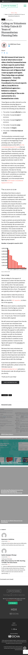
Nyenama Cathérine (7, 539)
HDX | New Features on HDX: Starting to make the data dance (13, 561)
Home (12, 12)
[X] (12, 629)
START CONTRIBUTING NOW (10, 382)
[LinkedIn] (16, 629)
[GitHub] (14, 629)
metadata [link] (20, 343)
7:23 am (9, 541)
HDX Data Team (15, 44)
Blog (16, 12)
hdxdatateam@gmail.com (9, 369)
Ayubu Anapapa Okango (9, 555)
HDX (10, 395)
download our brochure (11, 600)
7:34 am (9, 556)
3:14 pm (9, 564)
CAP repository (16, 300)
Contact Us (14, 625)
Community (4, 395)
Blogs (14, 623)
